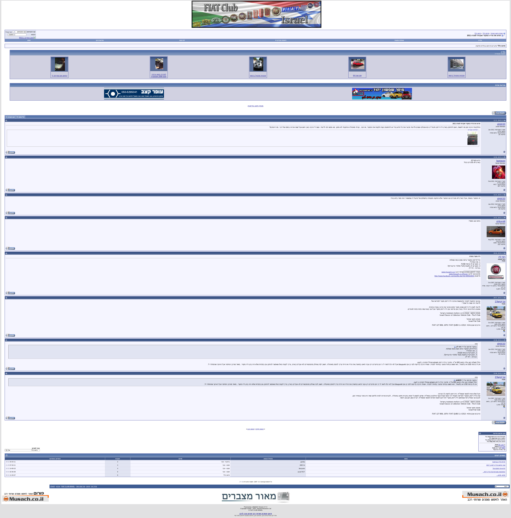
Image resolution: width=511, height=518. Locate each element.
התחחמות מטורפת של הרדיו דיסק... (494, 472)
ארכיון (58, 486)
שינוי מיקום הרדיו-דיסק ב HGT (495, 465)
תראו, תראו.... (500, 475)
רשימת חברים (281, 40)
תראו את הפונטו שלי (499, 468)
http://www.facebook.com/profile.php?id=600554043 (454, 276)
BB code (501, 445)
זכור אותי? (8, 32)
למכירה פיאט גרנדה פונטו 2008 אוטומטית (158, 76)
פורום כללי (486, 33)
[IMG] (503, 448)
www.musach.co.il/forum (458, 274)
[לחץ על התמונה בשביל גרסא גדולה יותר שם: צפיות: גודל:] (457, 64)
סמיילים (502, 446)
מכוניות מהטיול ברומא (457, 76)
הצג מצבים (11, 117)
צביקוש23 (500, 301)
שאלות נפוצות (399, 40)
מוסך (238, 515)
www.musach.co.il (448, 272)
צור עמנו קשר (80, 486)
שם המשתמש (31, 32)
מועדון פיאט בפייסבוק (255, 106)
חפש (29, 40)
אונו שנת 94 (357, 76)
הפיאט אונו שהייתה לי (59, 76)
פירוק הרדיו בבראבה (498, 462)
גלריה (480, 40)
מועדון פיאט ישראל (497, 33)
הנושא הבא (250, 429)
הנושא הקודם (260, 429)
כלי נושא (21, 117)
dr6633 (501, 124)
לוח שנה (182, 40)
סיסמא (33, 34)
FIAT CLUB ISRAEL (68, 486)
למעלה (52, 486)
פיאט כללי (477, 33)
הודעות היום (100, 40)
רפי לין (501, 257)
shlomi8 (500, 221)
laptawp (500, 160)
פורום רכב (265, 515)
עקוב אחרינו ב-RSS (26, 38)
